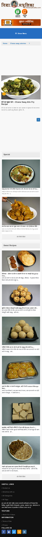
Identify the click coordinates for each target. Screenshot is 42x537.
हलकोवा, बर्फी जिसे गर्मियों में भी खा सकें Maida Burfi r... (19, 427)
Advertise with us (8, 492)
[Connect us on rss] (19, 532)
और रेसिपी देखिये (21, 237)
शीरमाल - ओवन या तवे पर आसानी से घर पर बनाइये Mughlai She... (20, 274)
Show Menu (22, 33)
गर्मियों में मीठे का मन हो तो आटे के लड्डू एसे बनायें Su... (18, 347)
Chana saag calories (18, 43)
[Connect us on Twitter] (14, 532)
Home (5, 43)
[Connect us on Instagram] (24, 532)
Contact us (6, 488)
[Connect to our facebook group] (9, 532)
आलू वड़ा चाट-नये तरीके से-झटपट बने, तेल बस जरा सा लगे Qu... (20, 189)
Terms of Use (7, 521)
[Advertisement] (21, 61)
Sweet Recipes (10, 245)
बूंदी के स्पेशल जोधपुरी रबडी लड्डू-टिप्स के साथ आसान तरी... (20, 308)
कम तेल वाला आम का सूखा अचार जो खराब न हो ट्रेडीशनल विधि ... (20, 226)
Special (7, 154)
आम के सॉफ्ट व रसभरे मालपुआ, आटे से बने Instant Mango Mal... (20, 387)
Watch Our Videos (9, 515)
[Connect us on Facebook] (4, 532)
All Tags (5, 499)
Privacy (5, 525)
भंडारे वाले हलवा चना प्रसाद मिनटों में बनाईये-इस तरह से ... (19, 466)
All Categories (7, 496)
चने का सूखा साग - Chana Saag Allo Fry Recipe (17, 103)
